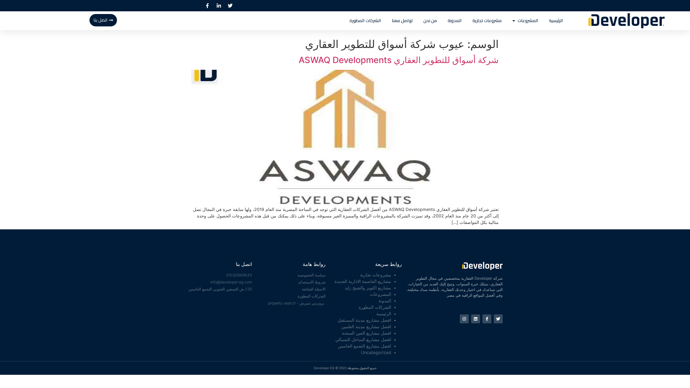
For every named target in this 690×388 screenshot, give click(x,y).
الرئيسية (556, 20)
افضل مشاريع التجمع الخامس (364, 346)
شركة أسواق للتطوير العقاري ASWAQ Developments (399, 60)
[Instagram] (464, 318)
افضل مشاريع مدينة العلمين (366, 326)
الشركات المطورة (365, 20)
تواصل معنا (402, 20)
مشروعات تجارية (487, 20)
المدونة (455, 20)
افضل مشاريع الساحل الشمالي (363, 339)
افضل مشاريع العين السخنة (366, 333)
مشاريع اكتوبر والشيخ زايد (368, 287)
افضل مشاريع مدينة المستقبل (364, 320)
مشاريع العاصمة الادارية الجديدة (362, 281)
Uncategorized (376, 352)
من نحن (430, 20)
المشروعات (528, 20)
